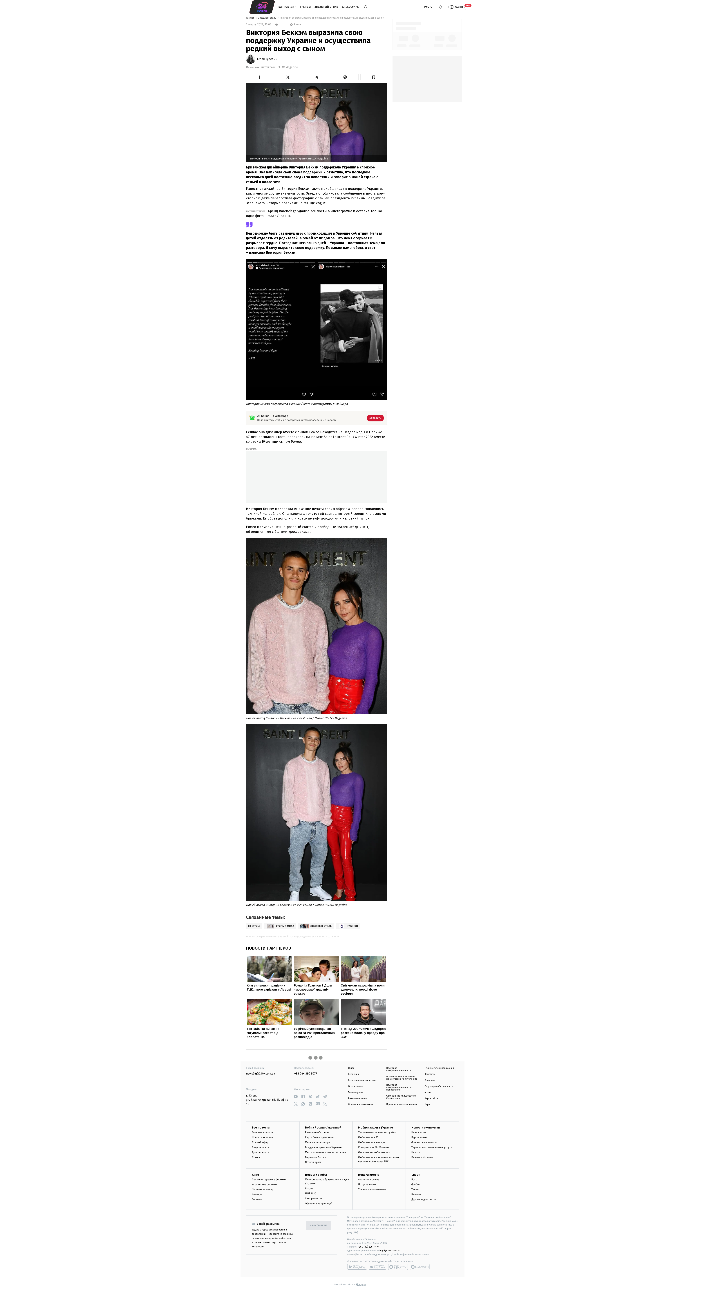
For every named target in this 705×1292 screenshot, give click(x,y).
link (295, 1096)
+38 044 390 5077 (305, 1073)
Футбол (415, 1184)
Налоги (415, 1152)
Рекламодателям (357, 1098)
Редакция (353, 1074)
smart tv (398, 1267)
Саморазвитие (314, 1198)
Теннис (415, 1189)
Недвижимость (368, 1174)
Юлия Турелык (267, 59)
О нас (351, 1068)
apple (377, 1267)
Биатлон (416, 1194)
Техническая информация (439, 1068)
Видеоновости (260, 1147)
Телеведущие (355, 1092)
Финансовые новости (424, 1142)
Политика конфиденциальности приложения (398, 1087)
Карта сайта (431, 1098)
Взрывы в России (315, 1157)
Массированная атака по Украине (325, 1152)
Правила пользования (360, 1104)
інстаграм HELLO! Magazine (279, 67)
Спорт (415, 1174)
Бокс (414, 1179)
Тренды (305, 6)
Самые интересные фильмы (269, 1179)
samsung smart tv (420, 1267)
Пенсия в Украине (422, 1157)
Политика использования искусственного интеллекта (401, 1077)
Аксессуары (350, 6)
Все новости (261, 1127)
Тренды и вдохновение (372, 1189)
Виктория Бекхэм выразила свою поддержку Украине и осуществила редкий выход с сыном (332, 18)
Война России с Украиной (323, 1127)
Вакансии (429, 1080)
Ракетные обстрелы (317, 1132)
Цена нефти (418, 1132)
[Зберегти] (374, 77)
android (357, 1267)
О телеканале (355, 1086)
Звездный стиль (326, 6)
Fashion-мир (287, 6)
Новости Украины (262, 1137)
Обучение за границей (318, 1203)
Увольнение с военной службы (377, 1132)
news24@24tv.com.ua (260, 1073)
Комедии (257, 1194)
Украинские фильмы (264, 1184)
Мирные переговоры (317, 1142)
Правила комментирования (401, 1104)
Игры (427, 1104)
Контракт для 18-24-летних (374, 1147)
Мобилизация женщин (372, 1142)
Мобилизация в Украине (375, 1127)
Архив (427, 1092)
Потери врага (313, 1162)
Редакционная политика (362, 1080)
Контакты (429, 1074)
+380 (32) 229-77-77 (368, 1246)
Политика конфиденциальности (398, 1069)
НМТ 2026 (310, 1193)
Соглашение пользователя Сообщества (401, 1097)
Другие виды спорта (423, 1199)
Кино (255, 1174)
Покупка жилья (367, 1184)
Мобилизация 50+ (368, 1137)
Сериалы (257, 1199)
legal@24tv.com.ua (389, 1250)
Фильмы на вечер (262, 1189)
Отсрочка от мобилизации (374, 1152)
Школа (309, 1188)
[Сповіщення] (440, 7)
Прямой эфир (260, 1142)
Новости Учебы (316, 1174)
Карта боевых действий (319, 1137)
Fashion (250, 18)
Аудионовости (260, 1152)
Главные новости (262, 1132)
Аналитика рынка (368, 1179)
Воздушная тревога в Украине (323, 1147)
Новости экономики (425, 1127)
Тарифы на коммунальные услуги (431, 1147)
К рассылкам (318, 1225)
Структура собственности (438, 1086)
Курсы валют (419, 1137)
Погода (256, 1157)
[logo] (262, 7)
